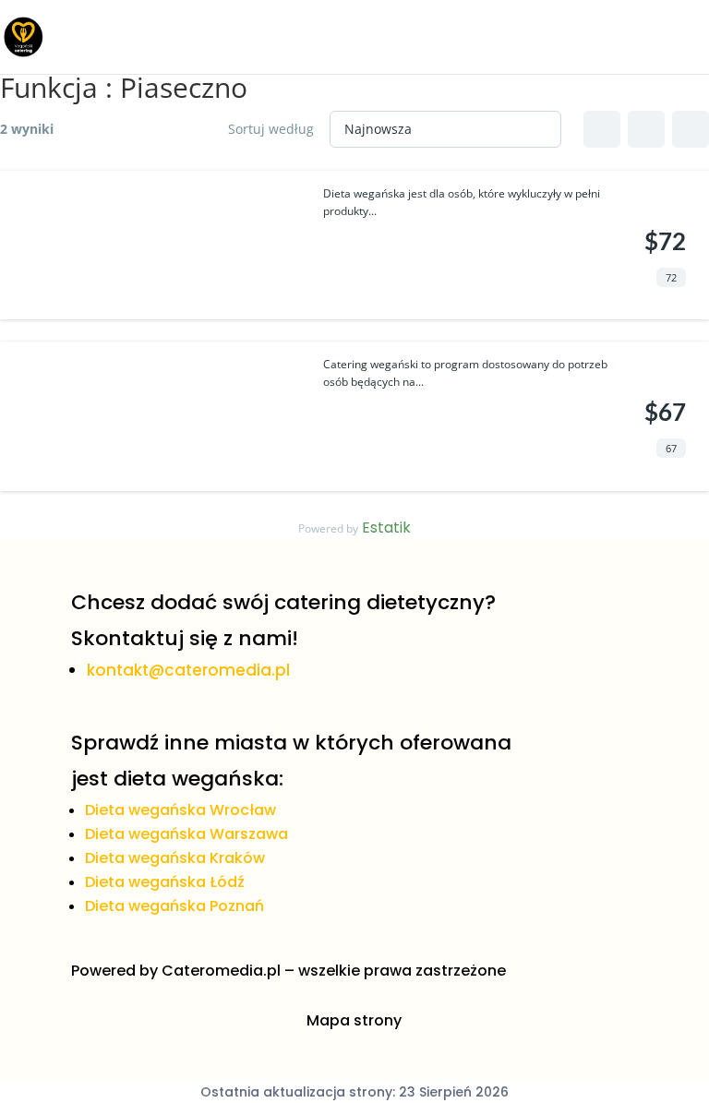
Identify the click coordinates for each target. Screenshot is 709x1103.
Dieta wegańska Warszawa (186, 834)
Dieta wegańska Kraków (175, 858)
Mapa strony (354, 1020)
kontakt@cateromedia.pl (188, 670)
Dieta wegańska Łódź (165, 882)
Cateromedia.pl (221, 970)
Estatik (386, 527)
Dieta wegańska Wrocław (180, 810)
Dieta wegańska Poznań (174, 906)
